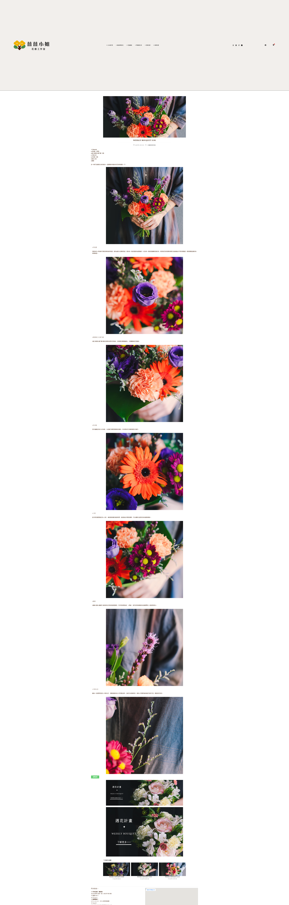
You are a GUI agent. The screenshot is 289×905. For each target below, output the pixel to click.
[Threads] (233, 45)
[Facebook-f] (239, 45)
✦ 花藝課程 (129, 45)
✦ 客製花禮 (147, 45)
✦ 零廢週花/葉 (138, 45)
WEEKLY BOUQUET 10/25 (144, 876)
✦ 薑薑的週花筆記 (151, 145)
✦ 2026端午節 (109, 45)
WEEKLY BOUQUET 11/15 (172, 876)
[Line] (236, 45)
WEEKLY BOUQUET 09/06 (116, 876)
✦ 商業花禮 (156, 45)
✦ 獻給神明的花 (119, 45)
